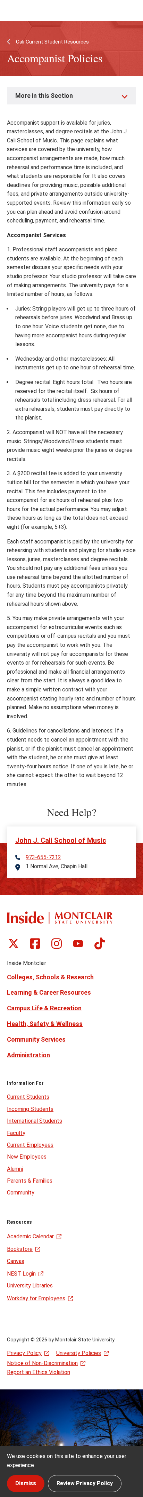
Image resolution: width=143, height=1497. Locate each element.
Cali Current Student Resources (52, 42)
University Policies (78, 1353)
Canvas (15, 1261)
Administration (28, 1055)
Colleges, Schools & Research (50, 977)
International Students (34, 1121)
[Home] (59, 917)
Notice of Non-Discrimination (42, 1363)
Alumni (15, 1169)
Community (20, 1192)
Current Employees (30, 1145)
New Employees (27, 1156)
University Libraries (30, 1285)
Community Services (36, 1039)
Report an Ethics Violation (38, 1372)
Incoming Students (30, 1109)
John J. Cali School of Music (60, 840)
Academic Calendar (30, 1236)
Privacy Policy (24, 1353)
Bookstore (20, 1249)
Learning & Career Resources (49, 992)
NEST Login (21, 1273)
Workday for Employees (36, 1298)
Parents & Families (29, 1180)
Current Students (28, 1097)
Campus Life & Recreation (44, 1008)
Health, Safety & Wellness (45, 1023)
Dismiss (25, 1483)
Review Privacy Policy (85, 1483)
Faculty (16, 1133)
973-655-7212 (43, 857)
